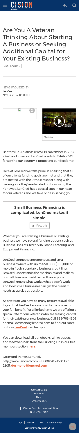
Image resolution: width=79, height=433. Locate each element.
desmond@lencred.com (29, 365)
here (31, 346)
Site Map (31, 422)
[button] (65, 5)
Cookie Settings (54, 422)
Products (39, 393)
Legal (20, 422)
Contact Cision (39, 390)
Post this (41, 225)
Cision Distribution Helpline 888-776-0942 (40, 410)
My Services (37, 401)
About (39, 397)
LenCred (21, 327)
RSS (41, 422)
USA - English (11, 66)
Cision (44, 428)
